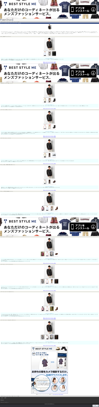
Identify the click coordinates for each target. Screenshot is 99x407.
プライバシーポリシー (5, 402)
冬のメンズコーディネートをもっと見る (49, 108)
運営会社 (2, 400)
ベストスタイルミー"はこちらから (58, 394)
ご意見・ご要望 (3, 397)
